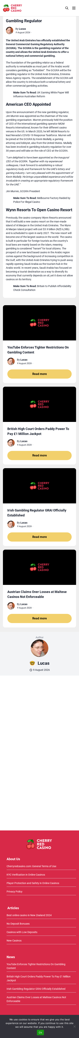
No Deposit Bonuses (18, 923)
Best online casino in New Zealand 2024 (29, 915)
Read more (39, 374)
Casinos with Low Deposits (22, 932)
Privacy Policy (14, 891)
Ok (40, 1032)
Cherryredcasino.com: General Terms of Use (31, 866)
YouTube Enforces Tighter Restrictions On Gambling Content (36, 966)
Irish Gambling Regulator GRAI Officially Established (36, 988)
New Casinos (14, 940)
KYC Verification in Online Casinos (26, 874)
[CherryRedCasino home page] (20, 8)
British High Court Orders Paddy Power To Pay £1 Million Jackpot (39, 978)
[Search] (67, 8)
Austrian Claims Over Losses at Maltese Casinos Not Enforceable (36, 999)
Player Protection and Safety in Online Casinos (33, 883)
